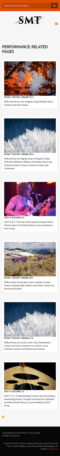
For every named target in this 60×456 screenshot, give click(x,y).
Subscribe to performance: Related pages (3, 417)
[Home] (30, 20)
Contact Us (53, 449)
